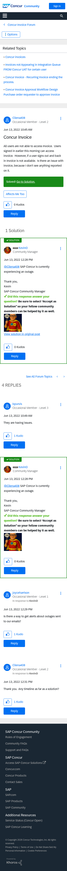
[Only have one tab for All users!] (57, 376)
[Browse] (7, 15)
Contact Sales (13, 782)
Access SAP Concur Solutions (24, 762)
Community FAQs (16, 743)
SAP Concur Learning (18, 826)
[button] (61, 118)
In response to (25, 600)
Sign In (57, 6)
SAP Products (14, 801)
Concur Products (15, 775)
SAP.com (10, 794)
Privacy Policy (11, 847)
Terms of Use (27, 847)
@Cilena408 (11, 266)
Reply (14, 213)
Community (31, 6)
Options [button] (12, 34)
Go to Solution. (25, 181)
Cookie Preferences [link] (37, 851)
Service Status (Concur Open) (23, 820)
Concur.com (12, 769)
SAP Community (15, 807)
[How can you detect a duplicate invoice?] (64, 376)
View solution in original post (22, 334)
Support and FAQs (16, 749)
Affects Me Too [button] (15, 194)
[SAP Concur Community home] (12, 5)
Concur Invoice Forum (21, 24)
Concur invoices (15, 57)
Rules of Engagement (18, 737)
